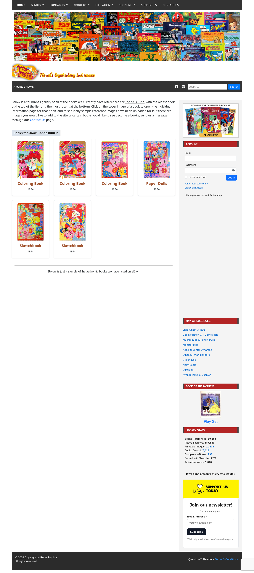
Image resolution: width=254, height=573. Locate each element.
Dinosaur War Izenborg (196, 354)
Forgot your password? (196, 183)
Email (188, 152)
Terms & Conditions (226, 559)
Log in (231, 177)
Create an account (194, 187)
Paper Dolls (156, 183)
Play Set (211, 421)
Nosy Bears (189, 364)
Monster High (191, 344)
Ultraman (188, 369)
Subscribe (196, 531)
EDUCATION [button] (103, 5)
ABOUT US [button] (80, 5)
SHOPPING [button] (126, 5)
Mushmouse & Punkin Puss (199, 339)
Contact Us (37, 120)
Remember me (197, 177)
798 (210, 454)
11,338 (210, 446)
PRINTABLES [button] (58, 5)
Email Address (197, 516)
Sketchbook (30, 245)
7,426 (205, 450)
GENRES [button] (36, 5)
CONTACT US (171, 5)
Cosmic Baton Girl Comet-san (200, 334)
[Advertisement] (174, 72)
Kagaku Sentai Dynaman (197, 349)
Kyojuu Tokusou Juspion (197, 374)
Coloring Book (30, 183)
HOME (21, 5)
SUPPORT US (149, 5)
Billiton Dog (189, 359)
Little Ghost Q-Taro (194, 329)
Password (190, 164)
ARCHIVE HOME (24, 86)
